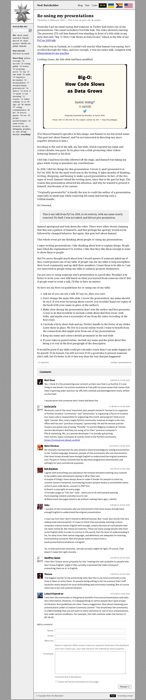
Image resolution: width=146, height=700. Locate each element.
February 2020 (57, 20)
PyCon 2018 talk (46, 40)
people (16, 118)
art (19, 105)
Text (87, 5)
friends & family (20, 86)
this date (16, 135)
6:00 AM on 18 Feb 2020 (120, 505)
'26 (23, 61)
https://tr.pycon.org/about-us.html (62, 440)
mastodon (17, 38)
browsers (17, 126)
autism (27, 105)
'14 (14, 94)
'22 (20, 72)
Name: (50, 630)
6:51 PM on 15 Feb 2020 (120, 468)
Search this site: (20, 27)
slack (25, 41)
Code (94, 5)
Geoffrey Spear (52, 557)
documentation (19, 83)
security (16, 99)
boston (26, 66)
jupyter (16, 115)
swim (15, 124)
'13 (23, 94)
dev (14, 113)
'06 (28, 110)
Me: (15, 35)
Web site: (49, 640)
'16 (27, 88)
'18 (25, 80)
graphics (27, 129)
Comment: (48, 653)
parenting (17, 96)
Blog (80, 5)
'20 (23, 75)
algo (15, 105)
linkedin (22, 46)
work (26, 91)
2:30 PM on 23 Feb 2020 (120, 574)
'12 (23, 96)
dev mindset (18, 80)
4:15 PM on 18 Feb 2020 (120, 557)
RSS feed (16, 54)
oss (25, 115)
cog (24, 72)
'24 (20, 66)
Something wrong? (125, 696)
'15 (21, 91)
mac (18, 132)
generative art (19, 88)
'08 (22, 105)
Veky (46, 505)
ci (30, 91)
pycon (15, 72)
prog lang (20, 69)
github (15, 46)
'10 (22, 102)
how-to (23, 113)
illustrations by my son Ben (53, 53)
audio (28, 75)
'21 (28, 72)
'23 (14, 69)
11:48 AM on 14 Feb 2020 (119, 406)
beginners (20, 77)
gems (18, 94)
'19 (14, 77)
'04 (21, 115)
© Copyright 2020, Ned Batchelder (49, 696)
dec (26, 126)
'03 (29, 115)
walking (16, 102)
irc (21, 41)
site (29, 44)
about (19, 35)
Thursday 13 (43, 20)
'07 (14, 107)
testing (27, 64)
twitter (27, 99)
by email (25, 54)
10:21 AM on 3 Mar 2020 (120, 593)
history (16, 91)
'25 (22, 64)
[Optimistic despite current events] (128, 5)
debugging (17, 129)
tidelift (24, 44)
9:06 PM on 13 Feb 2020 (120, 380)
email (25, 35)
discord (16, 41)
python (27, 58)
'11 (22, 99)
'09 (28, 102)
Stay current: (19, 51)
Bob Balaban (51, 468)
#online (113, 362)
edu (14, 75)
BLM (102, 5)
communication (19, 110)
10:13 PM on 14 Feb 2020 (119, 446)
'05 (18, 113)
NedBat (48, 5)
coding (19, 107)
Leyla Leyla (50, 406)
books (21, 124)
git (27, 94)
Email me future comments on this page (78, 681)
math (19, 75)
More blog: (18, 58)
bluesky (25, 38)
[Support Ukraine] (111, 5)
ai (25, 102)
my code (16, 64)
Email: (51, 635)
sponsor (16, 44)
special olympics (20, 121)
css (23, 126)
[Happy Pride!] (119, 5)
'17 (28, 83)
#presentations (125, 362)
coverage (17, 61)
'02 (29, 121)
